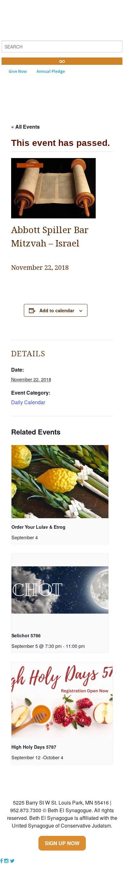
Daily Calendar (30, 165)
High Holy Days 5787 (33, 747)
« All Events (25, 126)
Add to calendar (56, 310)
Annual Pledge (51, 71)
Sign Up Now (62, 843)
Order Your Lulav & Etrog (38, 527)
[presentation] (59, 481)
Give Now (18, 71)
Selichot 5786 (26, 635)
